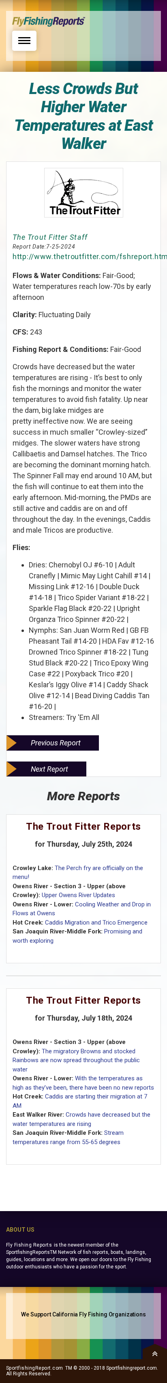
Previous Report (56, 743)
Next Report (49, 769)
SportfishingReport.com (34, 1368)
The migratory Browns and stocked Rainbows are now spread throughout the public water (76, 1060)
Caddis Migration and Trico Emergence (96, 922)
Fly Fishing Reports (29, 1245)
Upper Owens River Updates (78, 895)
